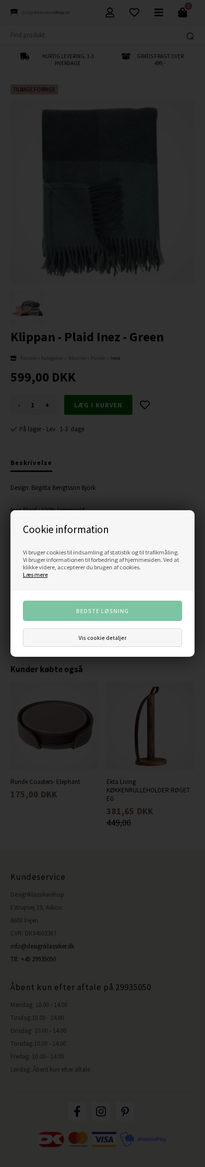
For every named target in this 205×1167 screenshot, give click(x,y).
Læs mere (35, 574)
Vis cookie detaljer (102, 637)
